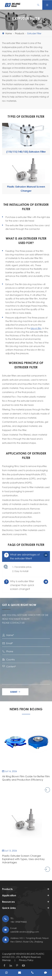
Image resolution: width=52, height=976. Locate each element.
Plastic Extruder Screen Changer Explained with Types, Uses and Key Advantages (23, 859)
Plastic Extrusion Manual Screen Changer (26, 188)
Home (8, 33)
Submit (15, 691)
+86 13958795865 (18, 921)
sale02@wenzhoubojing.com (24, 931)
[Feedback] (45, 973)
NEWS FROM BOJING (26, 709)
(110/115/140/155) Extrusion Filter (26, 151)
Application (9, 895)
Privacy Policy (26, 960)
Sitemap (6, 960)
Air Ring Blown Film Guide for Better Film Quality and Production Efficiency (26, 778)
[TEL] (32, 973)
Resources (8, 901)
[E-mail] (19, 973)
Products (19, 33)
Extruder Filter (34, 33)
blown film (36, 328)
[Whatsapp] (6, 973)
